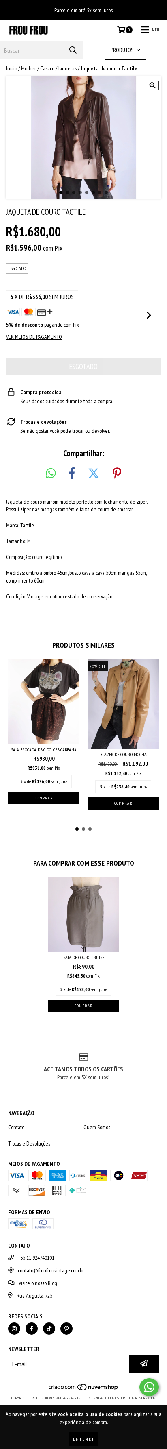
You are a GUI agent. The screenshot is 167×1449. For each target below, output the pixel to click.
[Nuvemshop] (83, 1389)
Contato (16, 1127)
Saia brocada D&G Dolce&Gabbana (44, 749)
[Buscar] (72, 50)
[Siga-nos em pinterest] (66, 1328)
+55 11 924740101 (36, 1257)
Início (11, 68)
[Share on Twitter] (93, 473)
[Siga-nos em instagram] (14, 1328)
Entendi (83, 1439)
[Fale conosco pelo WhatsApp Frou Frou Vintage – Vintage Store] (149, 1387)
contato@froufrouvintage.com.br (51, 1270)
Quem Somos (97, 1127)
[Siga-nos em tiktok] (49, 1328)
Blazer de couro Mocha (123, 754)
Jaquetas (67, 68)
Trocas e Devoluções (29, 1143)
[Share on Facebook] (72, 473)
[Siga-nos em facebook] (32, 1328)
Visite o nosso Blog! (39, 1283)
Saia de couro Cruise (83, 957)
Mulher (28, 68)
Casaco (47, 68)
